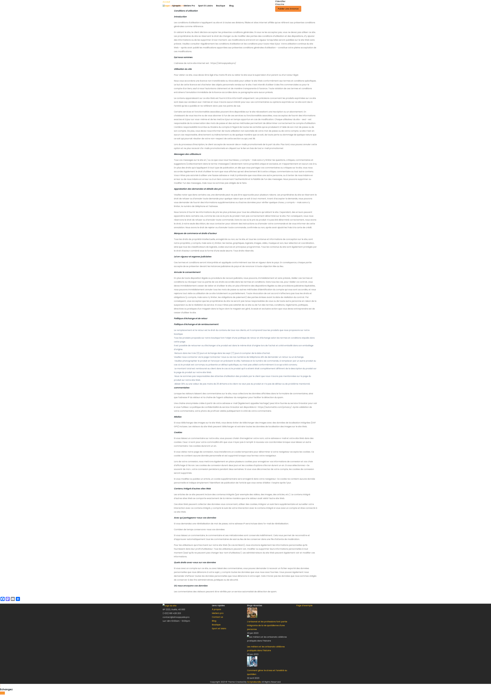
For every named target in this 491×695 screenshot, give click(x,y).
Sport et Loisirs (205, 5)
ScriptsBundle (254, 681)
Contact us (217, 617)
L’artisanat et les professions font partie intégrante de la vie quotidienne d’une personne (267, 625)
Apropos (176, 5)
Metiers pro (218, 613)
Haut (2, 693)
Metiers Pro (189, 5)
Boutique (220, 5)
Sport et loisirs (219, 628)
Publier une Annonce (288, 8)
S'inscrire (279, 4)
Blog (231, 5)
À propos (216, 609)
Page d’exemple (304, 605)
